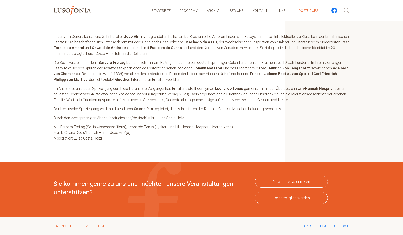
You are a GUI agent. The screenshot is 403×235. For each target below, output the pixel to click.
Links (281, 11)
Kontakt (260, 11)
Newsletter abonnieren (291, 181)
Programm (189, 11)
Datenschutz (65, 226)
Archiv (213, 11)
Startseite (161, 11)
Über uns (236, 11)
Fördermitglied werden (291, 198)
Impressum (94, 226)
